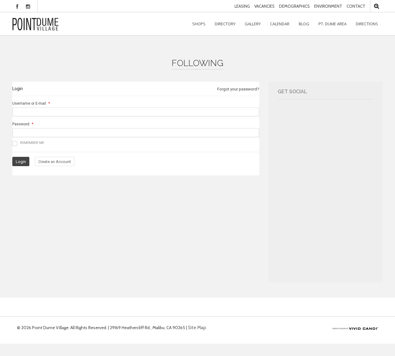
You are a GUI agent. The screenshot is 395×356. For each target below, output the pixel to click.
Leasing (242, 6)
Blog (304, 24)
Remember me (32, 143)
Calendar (279, 24)
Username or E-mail (29, 103)
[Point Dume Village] (35, 24)
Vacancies (264, 6)
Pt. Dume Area (332, 24)
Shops (199, 24)
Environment (328, 6)
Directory (225, 24)
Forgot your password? (238, 89)
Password (20, 124)
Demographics (294, 6)
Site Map (197, 327)
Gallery (253, 24)
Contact (356, 6)
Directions (367, 24)
